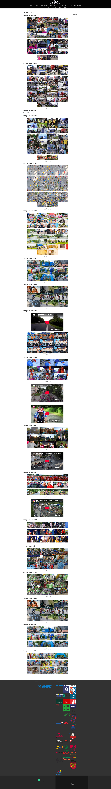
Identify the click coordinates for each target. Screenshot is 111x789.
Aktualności (32, 5)
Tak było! (62, 5)
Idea (58, 5)
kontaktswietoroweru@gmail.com (39, 781)
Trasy (42, 5)
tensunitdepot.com (84, 18)
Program (37, 5)
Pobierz (60, 7)
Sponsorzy (46, 5)
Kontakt (64, 7)
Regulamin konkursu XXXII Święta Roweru (73, 5)
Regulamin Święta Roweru (52, 7)
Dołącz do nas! (53, 5)
